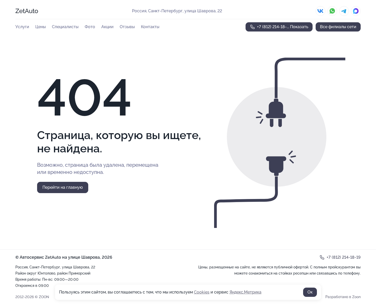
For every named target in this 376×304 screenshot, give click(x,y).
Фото (90, 26)
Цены (40, 26)
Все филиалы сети (338, 26)
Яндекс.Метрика (245, 292)
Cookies (201, 292)
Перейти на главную (62, 187)
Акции (107, 26)
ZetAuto (26, 11)
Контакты (150, 26)
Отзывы (127, 26)
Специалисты (65, 26)
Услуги (22, 26)
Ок (310, 292)
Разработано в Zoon (343, 297)
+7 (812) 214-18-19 (344, 257)
